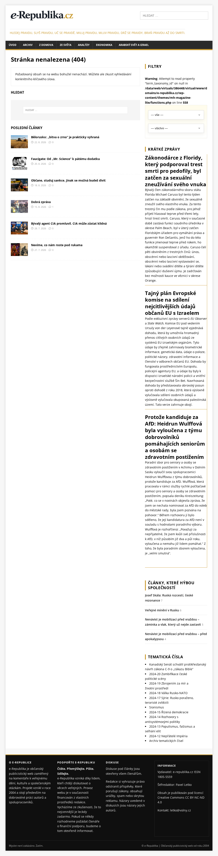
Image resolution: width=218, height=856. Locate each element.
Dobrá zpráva (41, 202)
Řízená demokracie (168, 712)
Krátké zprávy (164, 149)
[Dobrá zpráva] (19, 210)
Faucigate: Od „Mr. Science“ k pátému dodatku (65, 159)
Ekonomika (104, 45)
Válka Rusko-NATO (168, 693)
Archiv (28, 45)
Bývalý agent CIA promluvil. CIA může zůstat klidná (69, 223)
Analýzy (83, 45)
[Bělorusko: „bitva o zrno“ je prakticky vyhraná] (19, 146)
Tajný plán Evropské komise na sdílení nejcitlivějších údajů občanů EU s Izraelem (172, 303)
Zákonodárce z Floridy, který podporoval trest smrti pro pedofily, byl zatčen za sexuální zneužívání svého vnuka (175, 171)
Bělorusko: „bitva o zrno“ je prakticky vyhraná (65, 137)
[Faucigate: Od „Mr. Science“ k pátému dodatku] (19, 167)
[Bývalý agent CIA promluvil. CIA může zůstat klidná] (19, 232)
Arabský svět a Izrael (134, 45)
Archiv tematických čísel (166, 741)
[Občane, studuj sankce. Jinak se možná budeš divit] (19, 189)
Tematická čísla (165, 656)
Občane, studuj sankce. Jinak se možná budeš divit (68, 180)
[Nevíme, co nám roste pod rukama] (19, 253)
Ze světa (65, 45)
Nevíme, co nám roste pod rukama (56, 245)
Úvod (12, 45)
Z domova (46, 45)
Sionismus (156, 707)
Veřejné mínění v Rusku (162, 610)
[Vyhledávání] (174, 15)
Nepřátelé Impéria (168, 736)
